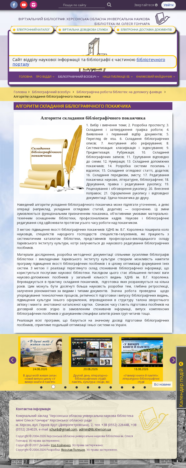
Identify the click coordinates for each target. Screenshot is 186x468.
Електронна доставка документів (144, 29)
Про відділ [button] (43, 77)
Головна (20, 92)
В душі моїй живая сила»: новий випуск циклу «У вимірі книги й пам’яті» (40, 375)
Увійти (169, 5)
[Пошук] (109, 4)
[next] (173, 360)
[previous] (12, 360)
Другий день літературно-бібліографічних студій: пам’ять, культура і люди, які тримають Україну (90, 375)
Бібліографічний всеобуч (51, 92)
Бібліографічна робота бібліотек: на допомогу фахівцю (119, 92)
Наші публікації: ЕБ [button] (116, 77)
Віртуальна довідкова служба (83, 29)
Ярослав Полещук (73, 450)
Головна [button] (25, 77)
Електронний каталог (31, 29)
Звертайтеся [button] (144, 5)
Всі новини (162, 384)
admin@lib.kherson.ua (95, 429)
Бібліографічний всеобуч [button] (77, 77)
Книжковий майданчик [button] (154, 77)
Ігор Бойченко (61, 445)
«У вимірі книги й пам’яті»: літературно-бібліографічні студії (140, 375)
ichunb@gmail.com (63, 429)
